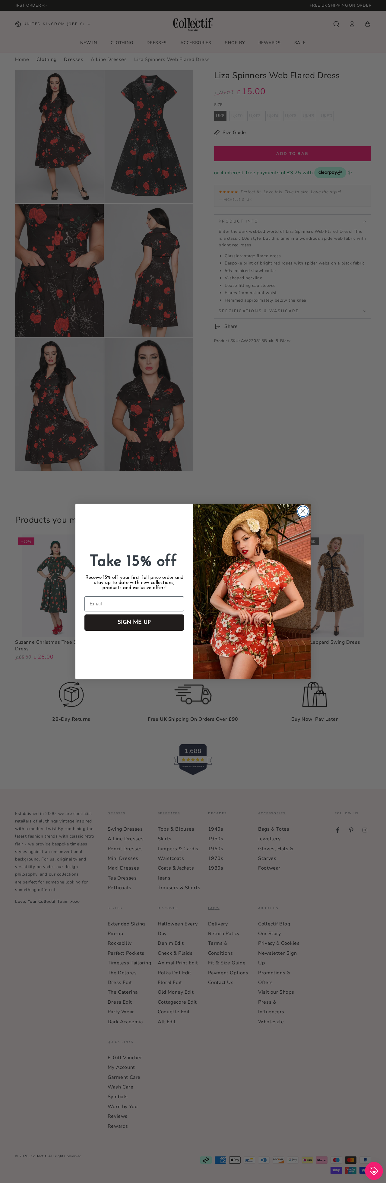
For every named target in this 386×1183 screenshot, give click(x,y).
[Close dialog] (303, 511)
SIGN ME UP (134, 622)
